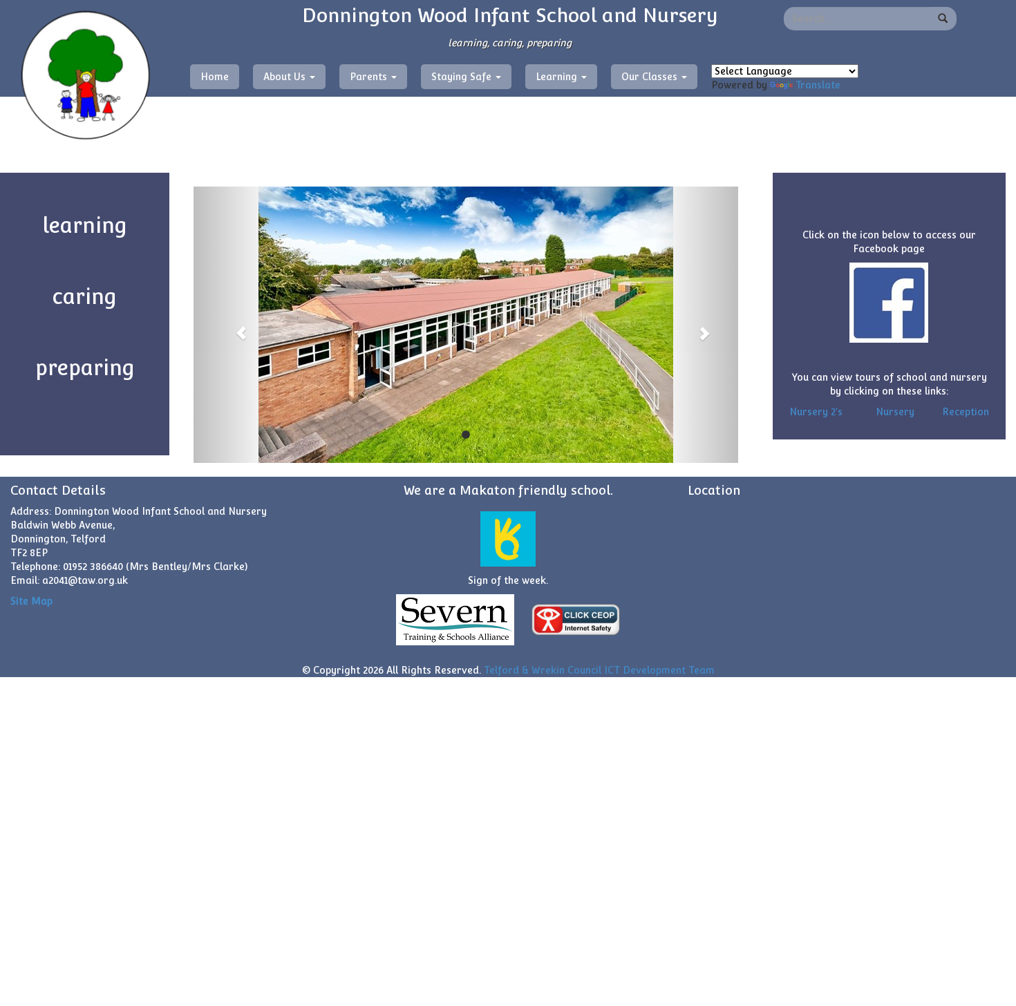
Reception (965, 411)
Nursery (895, 411)
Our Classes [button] (650, 76)
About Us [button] (285, 76)
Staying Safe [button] (462, 76)
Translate (818, 85)
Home (214, 76)
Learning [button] (558, 76)
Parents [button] (370, 76)
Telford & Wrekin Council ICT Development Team (599, 670)
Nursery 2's (816, 411)
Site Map (31, 601)
